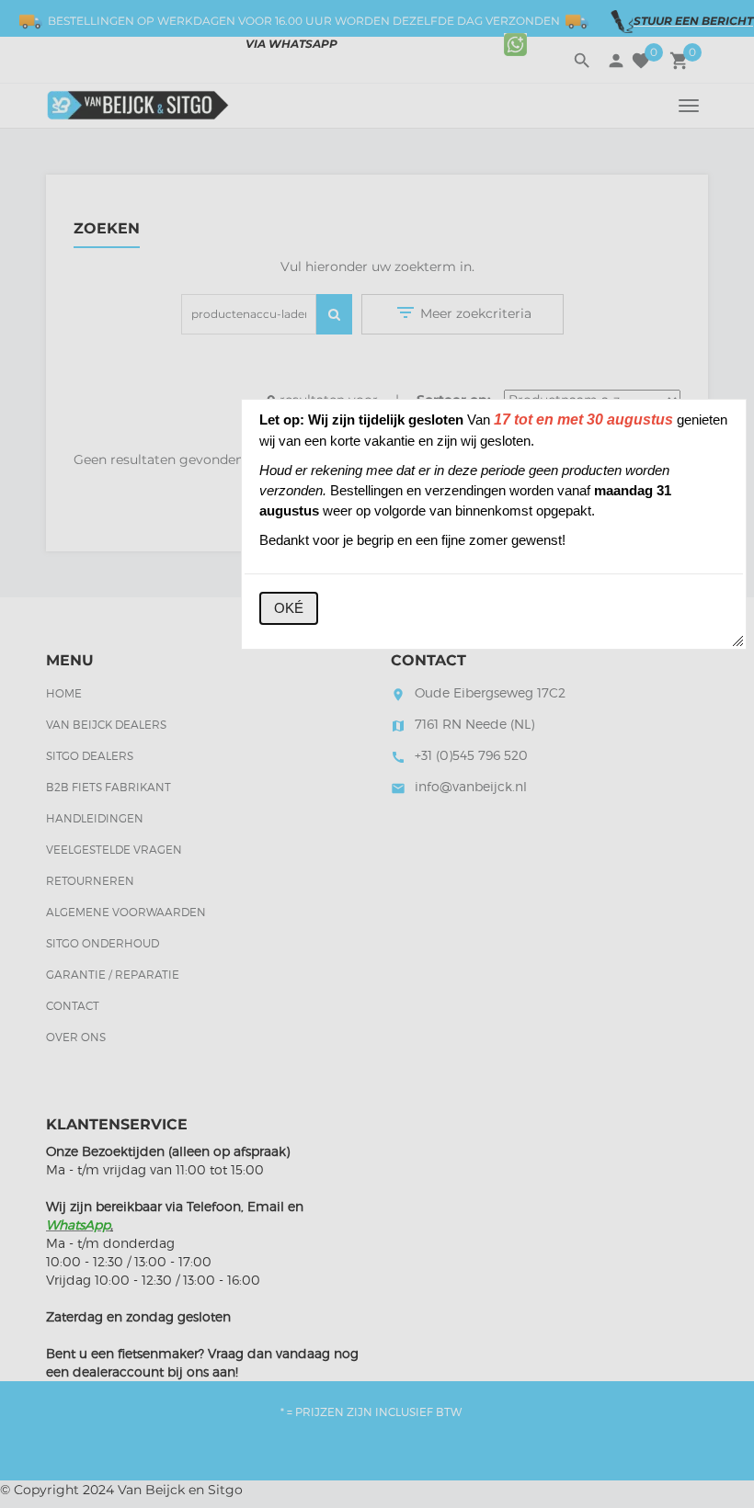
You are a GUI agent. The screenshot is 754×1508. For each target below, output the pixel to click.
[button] (289, 608)
